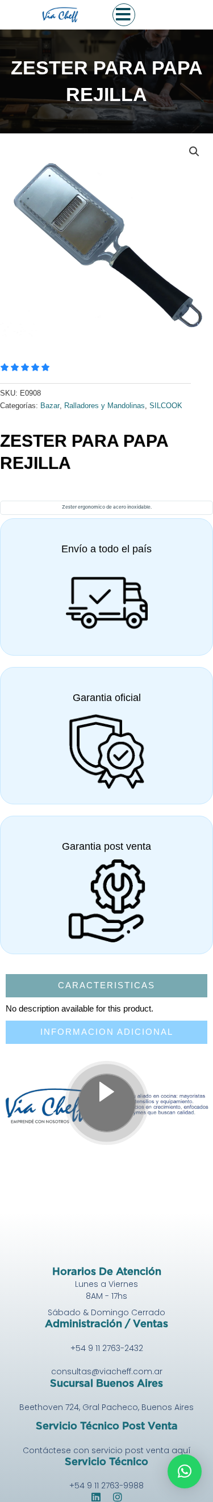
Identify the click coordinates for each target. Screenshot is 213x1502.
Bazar (50, 405)
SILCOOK (165, 405)
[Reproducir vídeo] (106, 1103)
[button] (194, 151)
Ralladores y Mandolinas (104, 405)
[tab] (106, 985)
